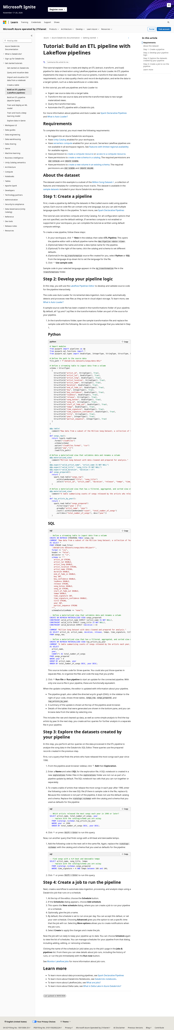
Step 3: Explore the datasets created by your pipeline (155, 59)
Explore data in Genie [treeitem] (16, 120)
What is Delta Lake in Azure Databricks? (102, 986)
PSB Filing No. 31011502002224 (47, 1027)
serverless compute (62, 143)
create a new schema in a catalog (84, 157)
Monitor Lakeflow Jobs (58, 961)
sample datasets (51, 189)
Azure (46, 38)
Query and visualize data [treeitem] (17, 72)
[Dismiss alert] (169, 5)
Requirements (149, 42)
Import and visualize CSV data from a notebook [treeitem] (17, 79)
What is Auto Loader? (57, 116)
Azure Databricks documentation (66, 38)
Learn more (148, 69)
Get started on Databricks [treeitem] (18, 68)
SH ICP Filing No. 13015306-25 (16, 1027)
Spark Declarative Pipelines (114, 113)
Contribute (159, 1027)
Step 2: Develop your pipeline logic (155, 53)
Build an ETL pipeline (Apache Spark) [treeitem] (16, 99)
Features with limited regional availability (109, 146)
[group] (89, 431)
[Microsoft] (4, 22)
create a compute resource (80, 153)
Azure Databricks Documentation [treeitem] (12, 48)
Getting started (89, 38)
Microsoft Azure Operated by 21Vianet (92, 1027)
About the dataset (151, 46)
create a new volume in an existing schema (89, 164)
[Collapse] (31, 36)
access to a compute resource (111, 153)
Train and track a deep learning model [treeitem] (16, 114)
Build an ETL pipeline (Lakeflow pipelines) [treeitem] (16, 91)
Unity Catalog (59, 139)
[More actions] (128, 38)
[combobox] (17, 41)
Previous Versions (135, 1027)
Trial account (164, 29)
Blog (148, 1027)
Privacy (68, 1027)
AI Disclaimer (119, 1027)
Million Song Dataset (102, 182)
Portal (151, 29)
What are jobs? (93, 982)
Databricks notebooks (105, 979)
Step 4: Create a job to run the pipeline (156, 65)
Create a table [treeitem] (13, 85)
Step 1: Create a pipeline (153, 49)
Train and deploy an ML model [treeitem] (17, 106)
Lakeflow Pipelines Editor (82, 285)
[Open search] (168, 22)
